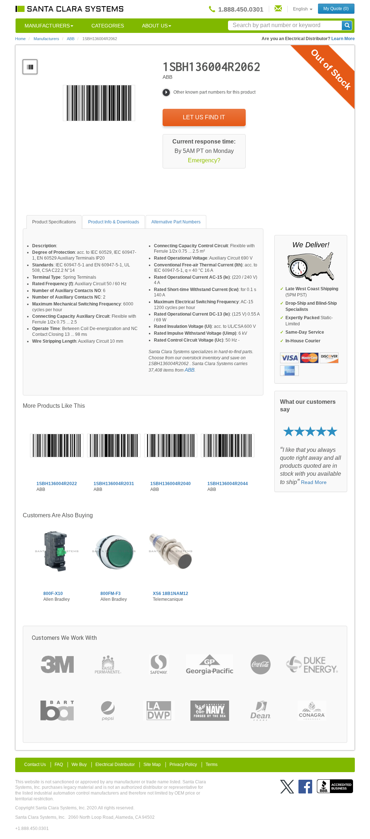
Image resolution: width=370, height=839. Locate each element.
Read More (314, 482)
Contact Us (35, 764)
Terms (212, 764)
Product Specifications (54, 221)
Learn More (343, 38)
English (301, 9)
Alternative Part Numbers (176, 221)
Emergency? (204, 160)
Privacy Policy (183, 764)
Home (20, 39)
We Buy (79, 764)
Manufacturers (47, 26)
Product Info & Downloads (113, 221)
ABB (189, 370)
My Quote (336, 8)
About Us (155, 26)
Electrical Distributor (115, 764)
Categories (107, 26)
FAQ (59, 764)
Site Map (152, 764)
